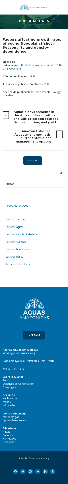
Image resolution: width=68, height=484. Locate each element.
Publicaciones (11, 398)
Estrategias (9, 387)
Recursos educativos (17, 264)
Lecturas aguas (14, 227)
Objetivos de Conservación (18, 383)
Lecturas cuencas (15, 241)
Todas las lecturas (16, 219)
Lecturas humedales (17, 249)
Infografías (9, 405)
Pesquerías (9, 442)
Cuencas (8, 435)
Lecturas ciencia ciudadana (21, 234)
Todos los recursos (16, 205)
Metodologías (11, 417)
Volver (33, 160)
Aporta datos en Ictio (15, 420)
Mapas (7, 402)
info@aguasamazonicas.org (19, 353)
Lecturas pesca (14, 256)
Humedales (9, 438)
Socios (7, 380)
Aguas (6, 431)
